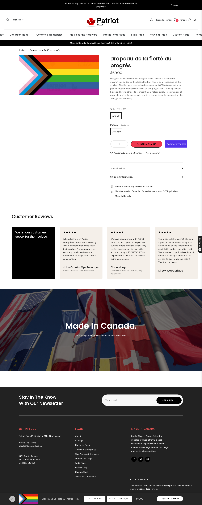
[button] (7, 20)
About (78, 436)
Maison (22, 50)
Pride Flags (80, 463)
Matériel (113, 499)
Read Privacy (152, 489)
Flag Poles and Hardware (87, 454)
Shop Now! (101, 6)
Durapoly (116, 131)
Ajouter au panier (169, 499)
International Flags (83, 458)
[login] (151, 20)
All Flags (79, 440)
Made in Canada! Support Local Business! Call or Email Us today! (101, 43)
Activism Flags (82, 467)
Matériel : (119, 125)
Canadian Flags (82, 445)
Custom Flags (81, 472)
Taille (89, 499)
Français (174, 5)
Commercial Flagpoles (85, 449)
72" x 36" (116, 116)
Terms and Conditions (85, 476)
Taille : (118, 109)
